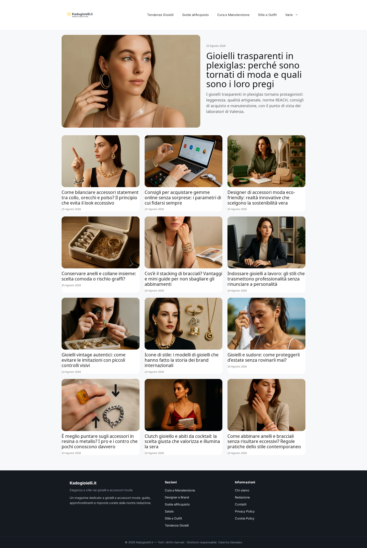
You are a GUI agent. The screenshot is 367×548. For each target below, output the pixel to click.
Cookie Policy (244, 518)
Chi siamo (242, 490)
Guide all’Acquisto (195, 15)
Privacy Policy (245, 511)
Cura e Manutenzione (233, 15)
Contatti (240, 504)
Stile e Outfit (267, 15)
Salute (169, 511)
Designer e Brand (177, 497)
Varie (289, 15)
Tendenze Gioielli (160, 15)
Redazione (242, 497)
